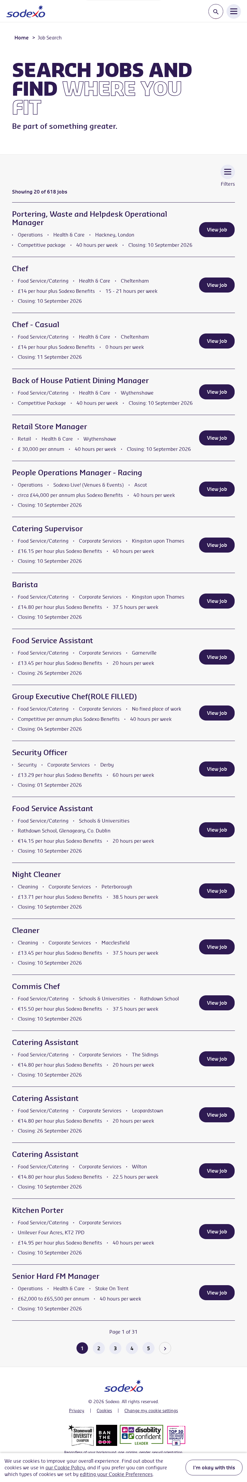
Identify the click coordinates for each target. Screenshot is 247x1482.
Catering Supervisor (47, 528)
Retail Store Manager (49, 426)
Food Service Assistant (52, 640)
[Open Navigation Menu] (234, 11)
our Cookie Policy (65, 1467)
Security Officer (39, 752)
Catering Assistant (45, 1042)
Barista (25, 584)
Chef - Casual (35, 324)
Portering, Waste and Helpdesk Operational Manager (89, 218)
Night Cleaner (36, 874)
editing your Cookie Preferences (116, 1474)
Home (21, 37)
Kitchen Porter (38, 1210)
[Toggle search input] (215, 11)
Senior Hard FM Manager (55, 1276)
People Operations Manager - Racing (77, 472)
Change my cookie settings (151, 1411)
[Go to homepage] (25, 11)
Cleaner (25, 930)
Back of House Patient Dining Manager (80, 380)
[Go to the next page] (165, 1348)
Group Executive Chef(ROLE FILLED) (74, 696)
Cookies (104, 1411)
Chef (20, 268)
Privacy (76, 1411)
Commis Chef (36, 986)
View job (217, 229)
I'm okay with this (214, 1467)
